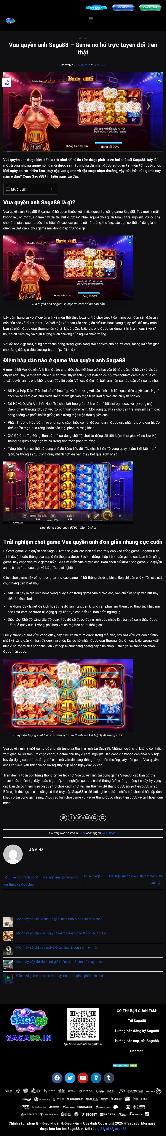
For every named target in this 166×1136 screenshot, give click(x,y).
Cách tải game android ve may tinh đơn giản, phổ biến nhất (60, 976)
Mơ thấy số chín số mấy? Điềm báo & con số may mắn (57, 947)
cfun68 (120, 1129)
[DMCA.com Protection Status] (125, 1065)
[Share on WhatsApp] (63, 817)
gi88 (100, 1129)
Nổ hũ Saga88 (109, 833)
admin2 (100, 65)
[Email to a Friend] (87, 817)
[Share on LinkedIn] (102, 817)
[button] (91, 18)
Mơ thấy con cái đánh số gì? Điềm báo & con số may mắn (59, 919)
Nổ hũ (83, 38)
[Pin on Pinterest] (94, 817)
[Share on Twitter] (79, 817)
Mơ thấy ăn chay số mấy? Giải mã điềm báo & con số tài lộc (61, 933)
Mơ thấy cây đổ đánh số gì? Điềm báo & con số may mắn (59, 962)
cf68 (109, 1129)
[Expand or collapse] (52, 189)
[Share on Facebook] (71, 817)
